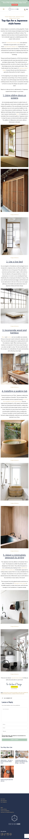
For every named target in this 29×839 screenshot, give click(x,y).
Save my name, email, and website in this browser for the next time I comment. (14, 736)
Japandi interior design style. (11, 46)
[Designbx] (14, 9)
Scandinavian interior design (13, 42)
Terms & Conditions (5, 810)
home (19, 692)
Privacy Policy (4, 809)
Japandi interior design (16, 678)
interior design (4, 693)
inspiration (25, 692)
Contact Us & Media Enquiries (7, 812)
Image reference (15, 214)
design (4, 692)
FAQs (2, 807)
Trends (18, 18)
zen (23, 693)
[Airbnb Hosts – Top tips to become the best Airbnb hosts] (7, 754)
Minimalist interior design (20, 583)
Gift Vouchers (4, 800)
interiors (10, 693)
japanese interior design (17, 693)
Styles (14, 18)
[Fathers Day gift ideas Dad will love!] (7, 772)
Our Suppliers (4, 802)
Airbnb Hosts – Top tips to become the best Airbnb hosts (7, 762)
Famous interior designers (12, 692)
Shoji (17, 114)
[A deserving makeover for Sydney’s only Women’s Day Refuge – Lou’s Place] (21, 754)
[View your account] (27, 9)
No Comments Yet (8, 698)
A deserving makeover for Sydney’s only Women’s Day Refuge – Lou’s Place (21, 762)
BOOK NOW (14, 4)
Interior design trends (10, 16)
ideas (22, 692)
